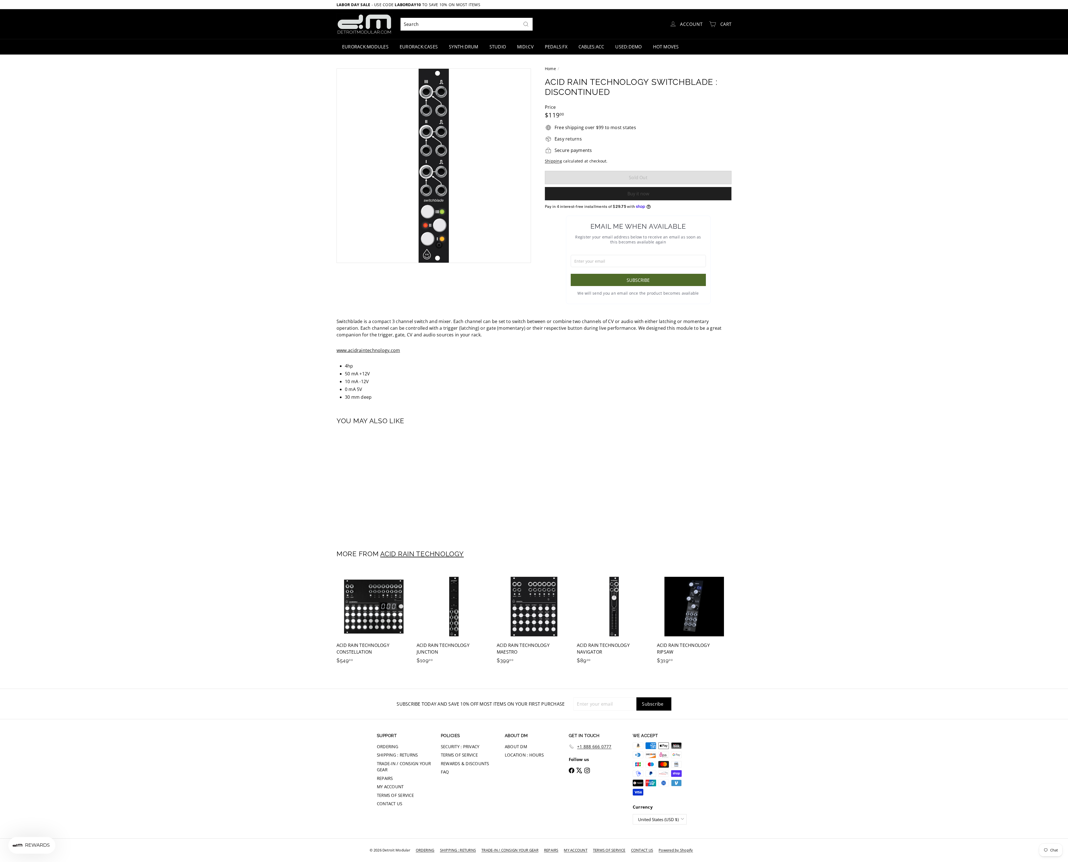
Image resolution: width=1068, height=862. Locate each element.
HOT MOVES (666, 47)
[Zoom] (434, 166)
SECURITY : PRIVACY (460, 746)
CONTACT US (389, 803)
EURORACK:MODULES (365, 47)
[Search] (526, 24)
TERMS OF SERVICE (395, 795)
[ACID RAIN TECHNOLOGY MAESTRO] (534, 619)
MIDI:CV (525, 47)
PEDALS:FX (556, 47)
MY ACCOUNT (390, 786)
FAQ (445, 772)
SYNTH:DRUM (463, 47)
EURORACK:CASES (419, 47)
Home (550, 68)
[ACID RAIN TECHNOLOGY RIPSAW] (694, 619)
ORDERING (387, 746)
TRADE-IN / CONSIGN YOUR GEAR (404, 767)
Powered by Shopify (676, 850)
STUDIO (498, 47)
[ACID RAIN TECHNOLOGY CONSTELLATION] (374, 619)
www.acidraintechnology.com (368, 350)
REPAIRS (385, 778)
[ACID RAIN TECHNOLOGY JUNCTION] (454, 619)
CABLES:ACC (591, 47)
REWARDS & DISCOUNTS (465, 763)
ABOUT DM (516, 746)
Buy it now (638, 194)
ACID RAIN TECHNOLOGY (422, 554)
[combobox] (466, 24)
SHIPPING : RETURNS (397, 755)
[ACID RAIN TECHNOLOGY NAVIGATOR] (614, 619)
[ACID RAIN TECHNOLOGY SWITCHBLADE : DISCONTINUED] (367, 483)
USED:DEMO (628, 47)
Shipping (553, 161)
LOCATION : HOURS (524, 755)
